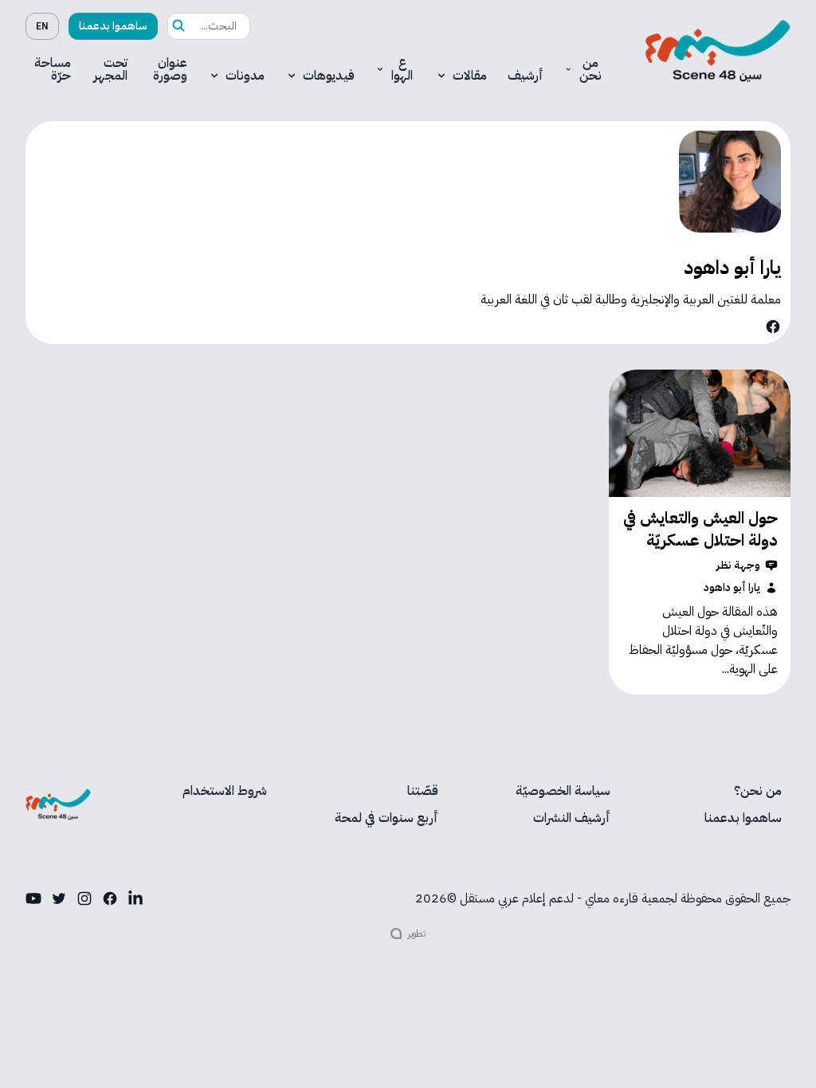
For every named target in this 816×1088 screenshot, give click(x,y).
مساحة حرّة (52, 69)
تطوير (417, 933)
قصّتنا (422, 790)
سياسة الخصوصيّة (563, 790)
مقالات (470, 75)
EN (42, 26)
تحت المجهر (110, 69)
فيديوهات (329, 75)
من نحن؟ (758, 790)
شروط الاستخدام (224, 790)
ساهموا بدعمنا (113, 26)
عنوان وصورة (170, 69)
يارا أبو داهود (732, 588)
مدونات (245, 75)
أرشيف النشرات (571, 818)
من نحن (590, 69)
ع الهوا (402, 69)
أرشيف (525, 75)
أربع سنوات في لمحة (386, 818)
